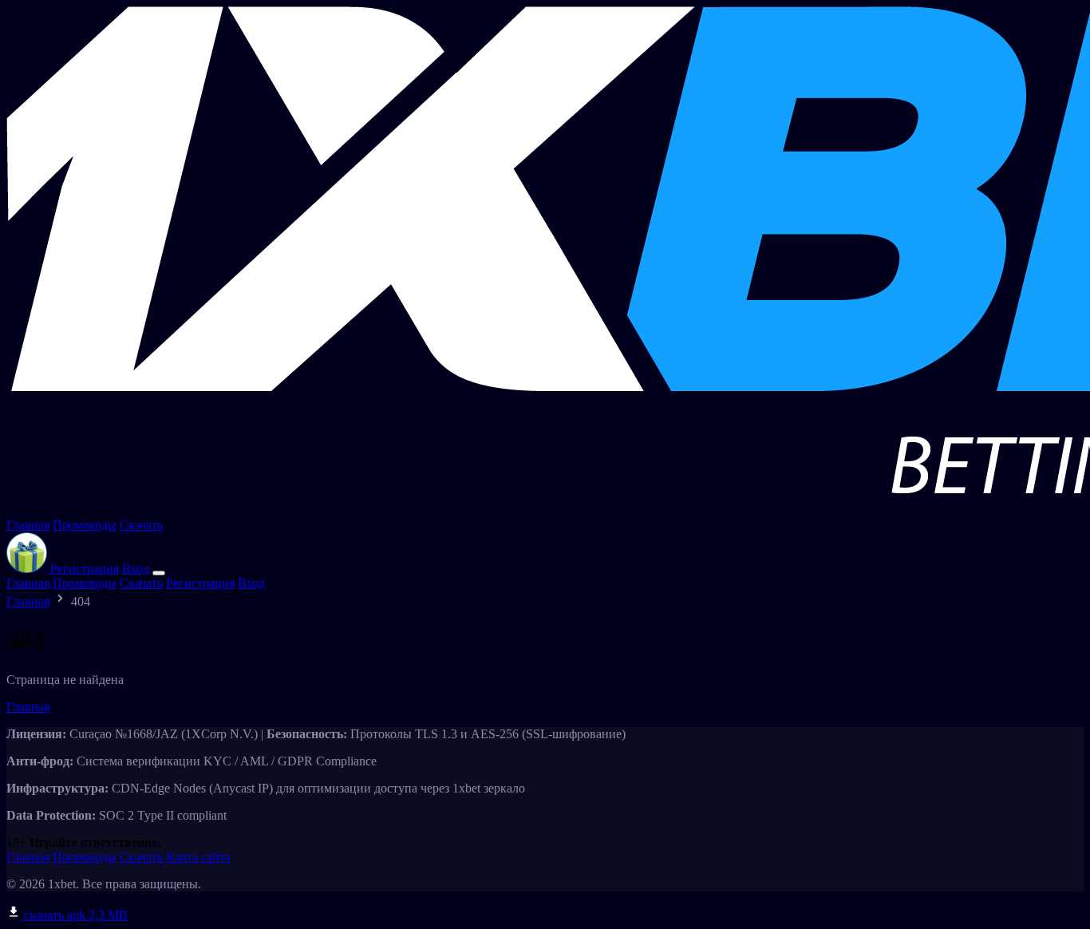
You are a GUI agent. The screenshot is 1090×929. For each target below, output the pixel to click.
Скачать (141, 525)
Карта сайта (198, 857)
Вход (135, 568)
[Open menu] (158, 573)
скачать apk (74, 915)
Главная (27, 525)
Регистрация (84, 568)
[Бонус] (28, 568)
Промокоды (85, 525)
